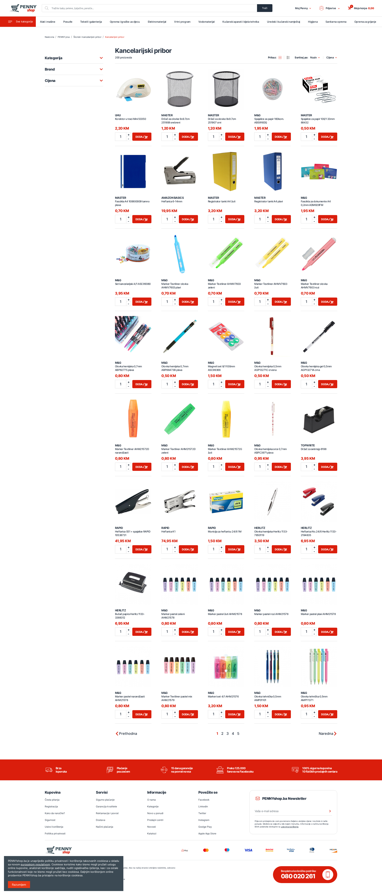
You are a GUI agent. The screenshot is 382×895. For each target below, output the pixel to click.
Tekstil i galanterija (91, 21)
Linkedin (203, 806)
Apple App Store (207, 833)
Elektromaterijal (157, 21)
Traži (264, 8)
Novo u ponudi (155, 813)
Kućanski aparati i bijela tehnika (240, 21)
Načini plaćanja (104, 826)
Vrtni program (182, 21)
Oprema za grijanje (365, 21)
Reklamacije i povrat (107, 813)
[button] (329, 8)
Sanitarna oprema (335, 21)
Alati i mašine (47, 21)
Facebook (204, 799)
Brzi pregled (133, 87)
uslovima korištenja (289, 826)
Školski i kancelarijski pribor (87, 37)
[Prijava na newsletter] (327, 811)
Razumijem (19, 884)
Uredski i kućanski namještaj (283, 21)
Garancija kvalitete (106, 806)
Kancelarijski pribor (114, 37)
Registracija (51, 806)
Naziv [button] (313, 57)
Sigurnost (50, 819)
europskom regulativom (35, 864)
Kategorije (153, 806)
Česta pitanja (52, 799)
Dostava (100, 819)
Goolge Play (205, 826)
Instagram (203, 819)
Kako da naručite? (55, 813)
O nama (151, 799)
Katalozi (151, 833)
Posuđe (67, 21)
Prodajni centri (155, 819)
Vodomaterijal (206, 21)
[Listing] (289, 57)
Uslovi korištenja (54, 826)
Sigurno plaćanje (105, 799)
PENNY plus (64, 37)
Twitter (202, 813)
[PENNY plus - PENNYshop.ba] (23, 8)
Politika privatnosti (55, 833)
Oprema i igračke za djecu (125, 21)
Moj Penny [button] (301, 8)
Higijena (313, 21)
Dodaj (140, 136)
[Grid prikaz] (281, 57)
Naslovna (49, 37)
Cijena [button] (330, 57)
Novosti (151, 826)
